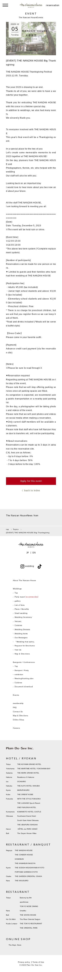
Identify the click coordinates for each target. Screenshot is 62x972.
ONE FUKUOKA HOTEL (26, 807)
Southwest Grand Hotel (26, 816)
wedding (29, 566)
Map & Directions (22, 654)
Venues (18, 621)
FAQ (15, 707)
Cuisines (18, 625)
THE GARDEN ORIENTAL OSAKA (28, 876)
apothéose (24, 902)
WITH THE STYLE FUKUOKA (29, 799)
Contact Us (18, 712)
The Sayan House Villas (26, 833)
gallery (17, 601)
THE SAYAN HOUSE (28, 915)
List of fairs (20, 605)
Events (16, 695)
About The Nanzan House (24, 580)
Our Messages (21, 638)
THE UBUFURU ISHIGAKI (27, 825)
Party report (26, 597)
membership (18, 703)
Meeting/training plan (24, 678)
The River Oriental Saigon (30, 919)
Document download (24, 687)
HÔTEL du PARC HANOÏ (27, 829)
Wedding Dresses (22, 629)
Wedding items (21, 634)
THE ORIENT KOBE (25, 794)
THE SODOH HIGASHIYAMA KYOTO (29, 868)
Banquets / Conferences (24, 662)
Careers (16, 728)
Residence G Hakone (25, 777)
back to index (32, 490)
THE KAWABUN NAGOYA (25, 863)
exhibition (19, 674)
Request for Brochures (25, 646)
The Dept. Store (15, 945)
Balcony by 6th (26, 898)
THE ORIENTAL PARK (29, 928)
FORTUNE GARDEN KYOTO (26, 872)
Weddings (17, 589)
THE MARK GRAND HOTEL (28, 773)
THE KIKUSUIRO (21, 881)
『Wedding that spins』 (25, 642)
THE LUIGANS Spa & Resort (28, 803)
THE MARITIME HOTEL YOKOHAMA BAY (33, 769)
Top (16, 593)
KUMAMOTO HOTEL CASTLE (29, 812)
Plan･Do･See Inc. (35, 965)
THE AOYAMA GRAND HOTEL (29, 764)
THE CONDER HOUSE (24, 855)
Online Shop (18, 720)
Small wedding (21, 613)
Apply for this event (31, 481)
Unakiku (23, 911)
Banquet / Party (22, 670)
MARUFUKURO (23, 790)
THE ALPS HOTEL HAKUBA (28, 786)
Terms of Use (38, 962)
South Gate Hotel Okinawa (28, 820)
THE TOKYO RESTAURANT (31, 924)
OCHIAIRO (21, 781)
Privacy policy (24, 962)
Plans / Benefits (22, 609)
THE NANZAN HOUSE (24, 850)
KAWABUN (19, 859)
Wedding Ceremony (23, 617)
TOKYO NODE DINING (29, 906)
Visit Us (18, 650)
